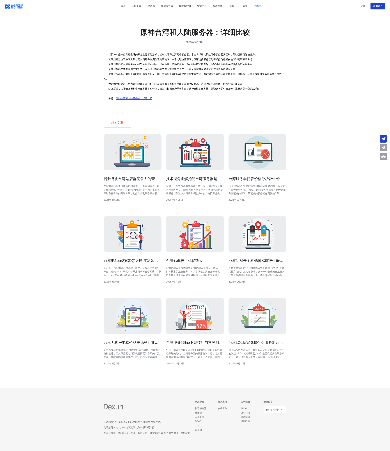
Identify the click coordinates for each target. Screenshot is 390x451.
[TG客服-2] (383, 147)
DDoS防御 (185, 6)
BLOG (244, 408)
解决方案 (217, 6)
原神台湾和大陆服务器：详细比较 (134, 98)
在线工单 (222, 408)
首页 (123, 6)
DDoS (198, 421)
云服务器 (136, 6)
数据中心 (202, 6)
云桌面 (243, 6)
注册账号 (378, 6)
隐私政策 (245, 421)
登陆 (362, 6)
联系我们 (258, 6)
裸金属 (151, 6)
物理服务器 (167, 6)
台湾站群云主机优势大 (184, 261)
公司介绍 (245, 412)
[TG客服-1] (383, 139)
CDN (231, 6)
